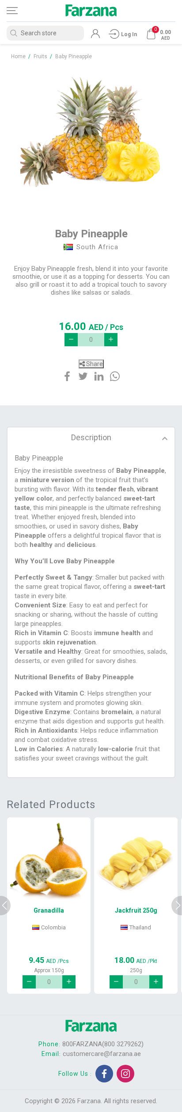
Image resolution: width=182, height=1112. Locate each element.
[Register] (95, 36)
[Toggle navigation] (20, 10)
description (91, 437)
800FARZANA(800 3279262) (103, 1044)
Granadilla (49, 910)
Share (94, 363)
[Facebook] (104, 1073)
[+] (111, 339)
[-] (71, 339)
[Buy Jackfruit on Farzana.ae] (136, 861)
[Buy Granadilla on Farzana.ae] (49, 861)
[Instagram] (125, 1073)
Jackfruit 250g (136, 910)
